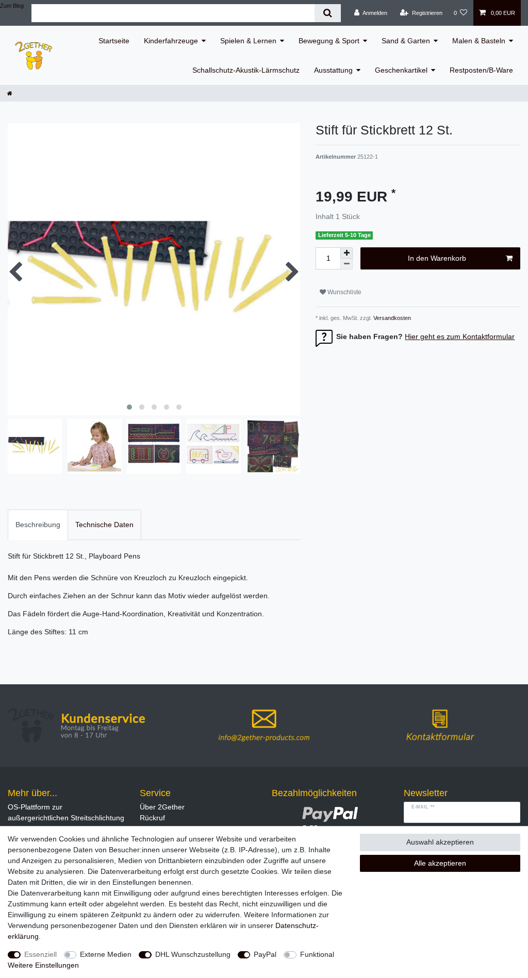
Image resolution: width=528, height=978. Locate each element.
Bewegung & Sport (329, 41)
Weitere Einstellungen (43, 965)
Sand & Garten (406, 41)
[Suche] (328, 13)
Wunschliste (343, 292)
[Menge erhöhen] (346, 253)
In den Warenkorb (437, 258)
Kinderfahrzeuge (171, 41)
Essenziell (40, 954)
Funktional (317, 954)
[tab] (38, 525)
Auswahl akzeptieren (440, 842)
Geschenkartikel (401, 70)
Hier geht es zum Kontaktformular (460, 336)
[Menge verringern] (346, 264)
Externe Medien (105, 954)
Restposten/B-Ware (481, 70)
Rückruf (152, 818)
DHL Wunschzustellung (192, 954)
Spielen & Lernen (248, 41)
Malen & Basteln (478, 41)
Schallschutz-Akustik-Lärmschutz (246, 70)
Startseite (113, 41)
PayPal (265, 954)
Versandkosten (391, 318)
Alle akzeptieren (440, 863)
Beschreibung (37, 524)
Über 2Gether (162, 807)
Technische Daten (104, 524)
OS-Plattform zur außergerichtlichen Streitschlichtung (66, 812)
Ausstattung (333, 70)
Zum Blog (12, 6)
